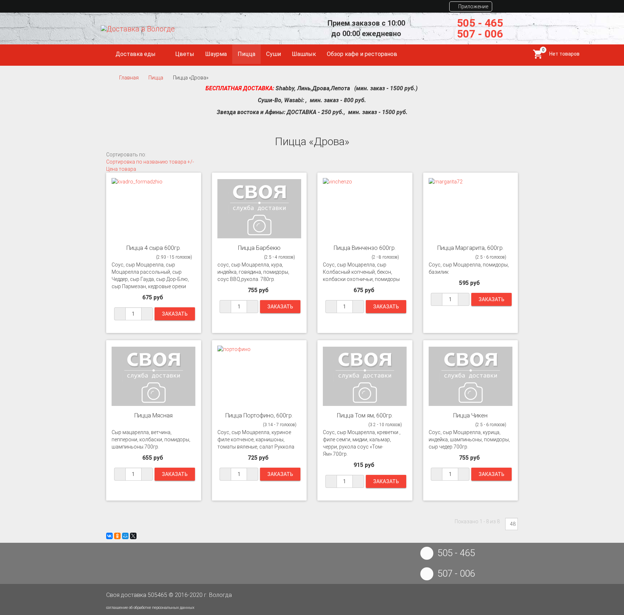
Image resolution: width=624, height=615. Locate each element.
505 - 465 (480, 23)
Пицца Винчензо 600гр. (365, 247)
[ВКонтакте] (109, 536)
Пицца (246, 54)
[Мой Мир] (125, 536)
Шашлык (304, 54)
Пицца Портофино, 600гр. (259, 415)
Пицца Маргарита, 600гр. (470, 247)
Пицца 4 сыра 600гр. (153, 247)
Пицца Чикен (470, 415)
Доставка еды (136, 54)
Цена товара (121, 169)
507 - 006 (480, 33)
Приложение (472, 6)
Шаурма (216, 54)
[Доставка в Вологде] (138, 29)
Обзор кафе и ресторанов (362, 54)
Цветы (184, 54)
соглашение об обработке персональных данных (150, 607)
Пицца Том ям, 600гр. (365, 415)
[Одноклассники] (117, 536)
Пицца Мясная (153, 415)
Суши (273, 54)
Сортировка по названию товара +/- (150, 162)
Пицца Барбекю (259, 247)
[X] (133, 536)
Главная (129, 78)
